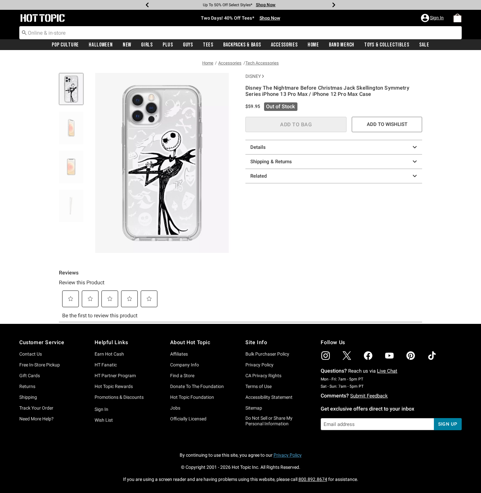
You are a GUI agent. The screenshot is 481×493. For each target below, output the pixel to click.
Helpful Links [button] (111, 342)
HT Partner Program (115, 375)
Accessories (284, 45)
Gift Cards (29, 375)
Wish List (104, 420)
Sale (424, 45)
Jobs (175, 408)
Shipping (28, 397)
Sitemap (253, 408)
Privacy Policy (259, 364)
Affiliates (179, 354)
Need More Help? (36, 418)
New (127, 45)
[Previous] (147, 5)
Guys (188, 45)
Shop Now (266, 4)
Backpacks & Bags (242, 45)
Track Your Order (36, 408)
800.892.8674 (312, 479)
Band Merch (341, 45)
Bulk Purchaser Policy (267, 354)
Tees (208, 45)
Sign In (101, 409)
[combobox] (240, 32)
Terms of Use (258, 386)
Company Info (184, 364)
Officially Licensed (188, 418)
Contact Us (30, 354)
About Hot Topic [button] (190, 342)
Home (313, 45)
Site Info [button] (256, 342)
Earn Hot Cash (109, 354)
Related (258, 176)
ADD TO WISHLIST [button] (387, 124)
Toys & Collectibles (386, 45)
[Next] (334, 5)
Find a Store (182, 375)
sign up (447, 424)
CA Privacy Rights (263, 375)
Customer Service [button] (41, 342)
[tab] (73, 92)
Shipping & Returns (271, 162)
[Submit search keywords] (24, 32)
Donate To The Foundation (197, 386)
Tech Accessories (262, 63)
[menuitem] (457, 18)
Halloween (101, 45)
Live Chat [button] (387, 371)
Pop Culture (65, 45)
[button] (433, 18)
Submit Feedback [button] (369, 396)
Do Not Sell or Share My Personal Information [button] (269, 420)
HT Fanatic (106, 364)
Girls (147, 45)
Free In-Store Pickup (39, 364)
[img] (325, 356)
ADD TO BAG (296, 124)
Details (258, 147)
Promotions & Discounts (119, 397)
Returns (27, 386)
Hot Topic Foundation (192, 397)
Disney (253, 76)
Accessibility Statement (269, 397)
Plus (168, 45)
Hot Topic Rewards (114, 386)
